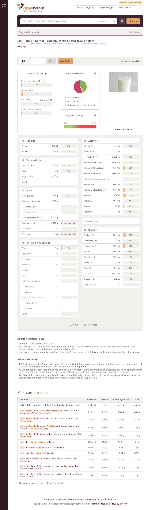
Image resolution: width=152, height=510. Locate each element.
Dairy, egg (22, 47)
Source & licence (123, 130)
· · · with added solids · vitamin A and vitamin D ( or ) (49, 412)
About (54, 499)
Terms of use (97, 504)
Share (138, 32)
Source (88, 499)
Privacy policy (119, 504)
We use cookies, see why (130, 3)
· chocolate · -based (36, 453)
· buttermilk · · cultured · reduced (42, 447)
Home (46, 499)
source (136, 352)
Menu (140, 7)
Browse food (125, 8)
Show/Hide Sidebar (4, 6)
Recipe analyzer (106, 8)
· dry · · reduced (37, 442)
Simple (76, 325)
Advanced (92, 325)
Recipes (62, 499)
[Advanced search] (122, 21)
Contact (97, 499)
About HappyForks (85, 8)
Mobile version (109, 499)
